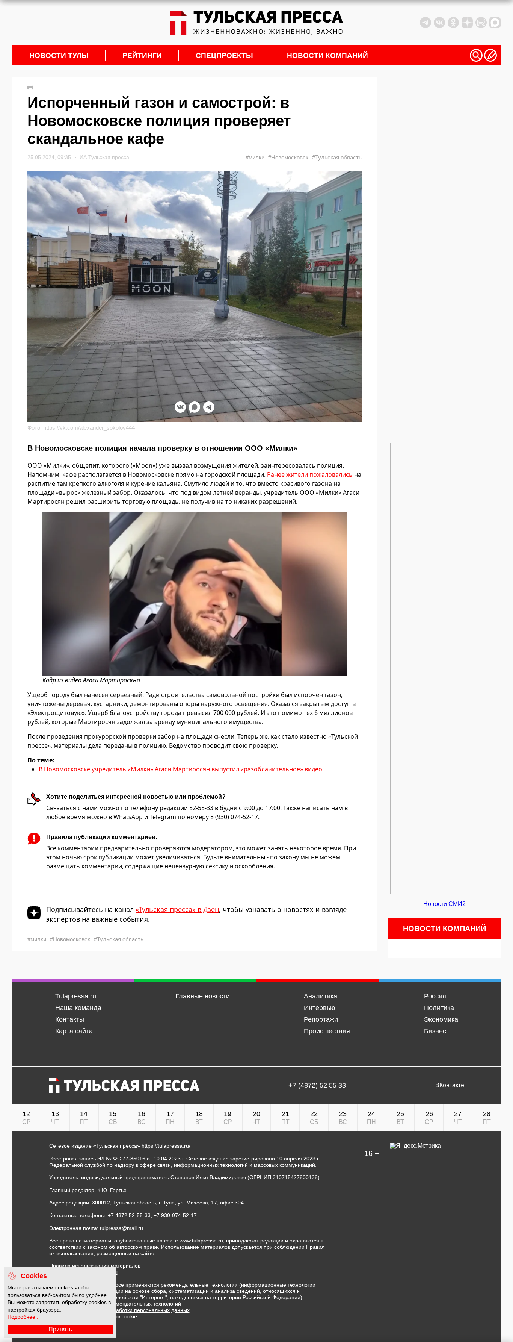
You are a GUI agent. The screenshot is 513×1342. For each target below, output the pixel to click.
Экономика (441, 1019)
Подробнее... (24, 1317)
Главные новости (202, 996)
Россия (435, 996)
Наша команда (78, 1008)
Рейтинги (142, 55)
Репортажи (321, 1019)
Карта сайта (74, 1031)
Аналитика (320, 996)
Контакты (69, 1019)
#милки (255, 157)
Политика (439, 1008)
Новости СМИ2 (444, 904)
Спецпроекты (224, 55)
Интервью (319, 1008)
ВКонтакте (449, 1085)
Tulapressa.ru (75, 996)
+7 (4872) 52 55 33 (317, 1085)
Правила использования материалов (94, 1266)
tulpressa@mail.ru (121, 1228)
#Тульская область (337, 157)
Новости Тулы (59, 55)
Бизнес (435, 1031)
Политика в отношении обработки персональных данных (119, 1310)
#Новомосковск (288, 157)
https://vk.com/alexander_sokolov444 (89, 427)
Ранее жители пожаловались (310, 474)
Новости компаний (327, 55)
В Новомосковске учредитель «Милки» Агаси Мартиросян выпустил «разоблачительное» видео (180, 769)
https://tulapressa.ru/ (166, 1146)
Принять (60, 1329)
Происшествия (327, 1031)
